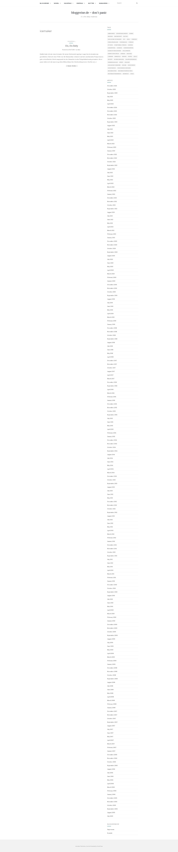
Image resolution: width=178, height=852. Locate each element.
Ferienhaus (123, 42)
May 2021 (110, 223)
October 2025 (111, 89)
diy (124, 39)
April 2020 (110, 270)
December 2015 (112, 404)
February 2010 (111, 617)
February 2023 (111, 147)
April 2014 (110, 469)
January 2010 (111, 621)
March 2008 (111, 700)
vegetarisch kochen (124, 68)
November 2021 (112, 201)
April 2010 (110, 610)
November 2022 (112, 158)
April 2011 (110, 570)
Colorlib (88, 846)
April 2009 (110, 653)
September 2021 (112, 209)
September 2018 (112, 339)
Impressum (110, 829)
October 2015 (111, 411)
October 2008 (111, 675)
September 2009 (112, 635)
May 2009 (110, 650)
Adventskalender (121, 33)
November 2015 (112, 407)
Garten (130, 45)
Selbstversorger (131, 59)
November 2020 (112, 245)
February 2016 (111, 397)
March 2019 (110, 317)
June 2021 (110, 219)
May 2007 (110, 736)
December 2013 (112, 476)
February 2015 (111, 433)
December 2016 (112, 382)
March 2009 (111, 657)
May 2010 (110, 606)
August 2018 (111, 342)
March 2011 (110, 574)
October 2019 (111, 292)
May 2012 (110, 527)
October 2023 (111, 118)
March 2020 (111, 274)
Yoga (132, 73)
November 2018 (112, 331)
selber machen (119, 59)
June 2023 (110, 133)
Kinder (123, 53)
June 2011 (110, 563)
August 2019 (111, 299)
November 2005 (112, 801)
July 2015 (110, 418)
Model (56, 3)
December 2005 (112, 798)
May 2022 (110, 180)
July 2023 (110, 129)
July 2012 (110, 519)
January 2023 (111, 151)
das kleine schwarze (114, 39)
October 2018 (111, 335)
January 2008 (111, 707)
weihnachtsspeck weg (125, 70)
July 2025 (110, 96)
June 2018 (110, 350)
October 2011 (111, 552)
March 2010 (110, 613)
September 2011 (112, 556)
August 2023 (111, 125)
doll (128, 39)
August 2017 (111, 371)
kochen (129, 53)
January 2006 (111, 794)
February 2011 (111, 577)
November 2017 (112, 364)
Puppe (130, 56)
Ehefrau (80, 3)
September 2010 (112, 592)
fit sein (110, 45)
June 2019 (110, 306)
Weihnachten (112, 70)
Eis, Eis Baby (71, 45)
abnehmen (111, 33)
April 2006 (110, 783)
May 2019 (110, 310)
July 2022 (110, 172)
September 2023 (112, 122)
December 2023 (112, 111)
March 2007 (111, 744)
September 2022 (112, 165)
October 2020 (111, 248)
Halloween (126, 50)
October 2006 (111, 762)
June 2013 (110, 494)
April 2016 (110, 389)
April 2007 (110, 740)
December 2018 (112, 328)
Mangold (117, 56)
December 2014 (112, 440)
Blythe (125, 36)
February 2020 (111, 277)
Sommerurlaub (113, 62)
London (110, 56)
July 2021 (110, 216)
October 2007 (111, 718)
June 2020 (110, 263)
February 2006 (111, 791)
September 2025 (112, 93)
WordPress (100, 846)
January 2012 (111, 541)
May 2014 (110, 465)
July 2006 (110, 773)
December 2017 (112, 360)
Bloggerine (44, 3)
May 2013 (110, 498)
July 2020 (110, 259)
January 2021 (111, 237)
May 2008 (110, 693)
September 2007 (112, 722)
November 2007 (112, 715)
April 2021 (110, 227)
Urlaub (127, 62)
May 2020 (110, 266)
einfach (134, 39)
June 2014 (110, 462)
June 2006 (110, 776)
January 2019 (111, 324)
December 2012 (112, 501)
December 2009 (112, 624)
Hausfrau (68, 3)
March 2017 (110, 378)
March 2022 (110, 187)
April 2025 (110, 104)
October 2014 (111, 447)
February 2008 (111, 704)
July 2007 (110, 729)
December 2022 (112, 154)
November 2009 (112, 628)
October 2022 (111, 162)
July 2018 (110, 346)
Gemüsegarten (128, 47)
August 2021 (111, 212)
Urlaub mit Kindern (114, 65)
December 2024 (112, 107)
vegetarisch (112, 68)
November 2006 (112, 758)
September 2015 (112, 415)
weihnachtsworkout (114, 73)
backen (110, 36)
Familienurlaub (113, 42)
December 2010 (112, 585)
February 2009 (111, 660)
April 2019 (110, 313)
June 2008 (110, 689)
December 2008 (112, 668)
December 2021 (112, 198)
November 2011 (112, 548)
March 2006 (111, 787)
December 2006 (112, 754)
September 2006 (112, 765)
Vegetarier (131, 65)
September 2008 (112, 679)
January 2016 (111, 400)
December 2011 (112, 545)
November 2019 (112, 288)
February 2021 (111, 234)
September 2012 (112, 512)
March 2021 (110, 230)
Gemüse (119, 47)
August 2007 (111, 726)
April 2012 (110, 530)
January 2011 (111, 581)
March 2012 (110, 534)
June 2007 (110, 733)
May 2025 (110, 100)
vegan (124, 65)
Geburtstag (111, 47)
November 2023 (112, 115)
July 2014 (110, 458)
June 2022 (110, 176)
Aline (78, 50)
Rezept (110, 59)
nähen (124, 56)
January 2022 (111, 194)
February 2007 (111, 747)
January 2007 (111, 751)
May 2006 (110, 780)
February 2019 (111, 321)
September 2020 (112, 252)
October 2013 (111, 480)
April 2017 (110, 375)
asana (131, 33)
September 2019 (112, 295)
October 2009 (111, 632)
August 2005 (111, 812)
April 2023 (110, 140)
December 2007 (112, 711)
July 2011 (110, 559)
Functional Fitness (120, 45)
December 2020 (112, 241)
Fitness (131, 42)
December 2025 (112, 86)
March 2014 (110, 472)
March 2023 (110, 143)
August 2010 (111, 595)
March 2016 (110, 393)
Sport (121, 62)
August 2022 (111, 169)
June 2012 (110, 523)
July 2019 (110, 303)
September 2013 (112, 483)
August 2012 (111, 516)
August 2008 (111, 682)
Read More (71, 66)
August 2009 (111, 639)
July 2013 (110, 491)
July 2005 (110, 816)
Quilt (135, 56)
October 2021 (111, 205)
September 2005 (112, 809)
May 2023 (110, 136)
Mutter (91, 3)
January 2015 (111, 436)
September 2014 (112, 451)
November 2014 (112, 444)
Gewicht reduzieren (114, 50)
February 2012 (111, 538)
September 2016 (112, 386)
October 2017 (111, 368)
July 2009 (110, 642)
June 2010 (110, 603)
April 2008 (110, 697)
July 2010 (110, 599)
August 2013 (111, 487)
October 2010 (111, 588)
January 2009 (111, 664)
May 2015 (110, 425)
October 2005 (111, 805)
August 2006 (111, 769)
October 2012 (111, 509)
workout (126, 73)
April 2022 (110, 183)
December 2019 (112, 284)
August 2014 (111, 454)
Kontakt (109, 833)
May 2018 (110, 353)
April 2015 (110, 429)
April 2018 (110, 357)
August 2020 (111, 256)
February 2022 (111, 190)
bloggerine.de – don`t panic (89, 12)
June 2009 (110, 646)
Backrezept (118, 36)
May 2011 (110, 566)
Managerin (103, 3)
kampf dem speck (113, 53)
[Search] (137, 3)
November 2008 (112, 671)
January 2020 (111, 281)
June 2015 (110, 422)
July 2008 (110, 686)
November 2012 (112, 505)
